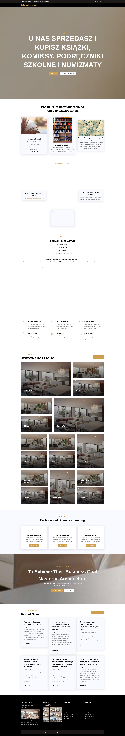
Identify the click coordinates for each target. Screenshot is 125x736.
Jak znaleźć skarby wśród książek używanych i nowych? (89, 624)
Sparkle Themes (78, 732)
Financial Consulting (34, 535)
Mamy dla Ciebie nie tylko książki (90, 193)
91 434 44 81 (35, 152)
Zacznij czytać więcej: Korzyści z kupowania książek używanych (89, 661)
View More (98, 357)
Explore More (97, 612)
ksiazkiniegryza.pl (29, 5)
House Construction (34, 321)
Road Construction (62, 321)
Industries (79, 373)
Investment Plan (90, 535)
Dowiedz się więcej (68, 73)
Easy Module (88, 333)
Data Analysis (60, 333)
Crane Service (32, 333)
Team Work (28, 390)
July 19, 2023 (28, 627)
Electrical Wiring (89, 321)
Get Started (57, 590)
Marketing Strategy (62, 535)
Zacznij (53, 73)
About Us (68, 590)
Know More (27, 643)
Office (78, 390)
